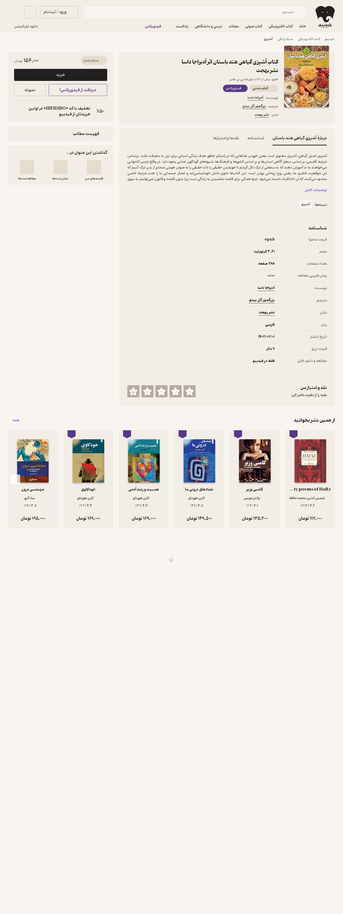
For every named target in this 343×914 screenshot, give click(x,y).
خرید (60, 75)
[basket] (30, 12)
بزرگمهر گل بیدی (254, 106)
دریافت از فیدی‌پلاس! (78, 90)
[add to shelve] (94, 167)
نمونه (30, 90)
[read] (27, 167)
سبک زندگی (285, 39)
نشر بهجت (262, 114)
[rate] (190, 391)
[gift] (154, 116)
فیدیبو (329, 39)
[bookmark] (142, 116)
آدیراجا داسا (255, 97)
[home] (324, 17)
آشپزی (268, 39)
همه (16, 420)
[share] (166, 116)
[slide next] (15, 479)
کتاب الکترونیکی (309, 39)
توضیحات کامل (316, 190)
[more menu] (130, 116)
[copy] (19, 111)
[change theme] (14, 12)
